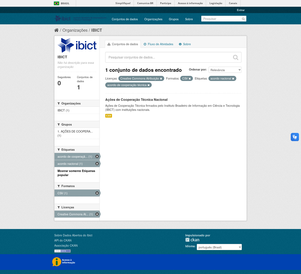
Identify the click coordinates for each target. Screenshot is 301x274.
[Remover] (161, 78)
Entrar (241, 10)
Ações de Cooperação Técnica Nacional (136, 99)
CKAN (192, 240)
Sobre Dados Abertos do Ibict (73, 235)
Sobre (189, 19)
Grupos (174, 19)
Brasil (65, 3)
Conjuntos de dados (125, 19)
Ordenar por (197, 69)
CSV (108, 115)
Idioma (190, 246)
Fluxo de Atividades (160, 44)
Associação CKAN (66, 245)
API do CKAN (62, 240)
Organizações (153, 19)
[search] (235, 57)
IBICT (96, 30)
